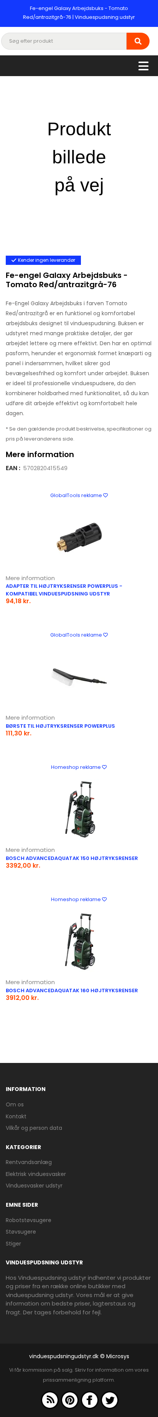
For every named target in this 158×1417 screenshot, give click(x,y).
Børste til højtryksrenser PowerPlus (60, 726)
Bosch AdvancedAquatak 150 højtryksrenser (72, 858)
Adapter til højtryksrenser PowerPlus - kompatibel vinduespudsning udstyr (64, 589)
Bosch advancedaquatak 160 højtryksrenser (72, 990)
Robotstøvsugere (28, 1220)
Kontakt (16, 1116)
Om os (15, 1104)
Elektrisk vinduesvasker (36, 1174)
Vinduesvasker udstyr (34, 1185)
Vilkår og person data (34, 1128)
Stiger (13, 1243)
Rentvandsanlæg (29, 1162)
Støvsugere (21, 1232)
